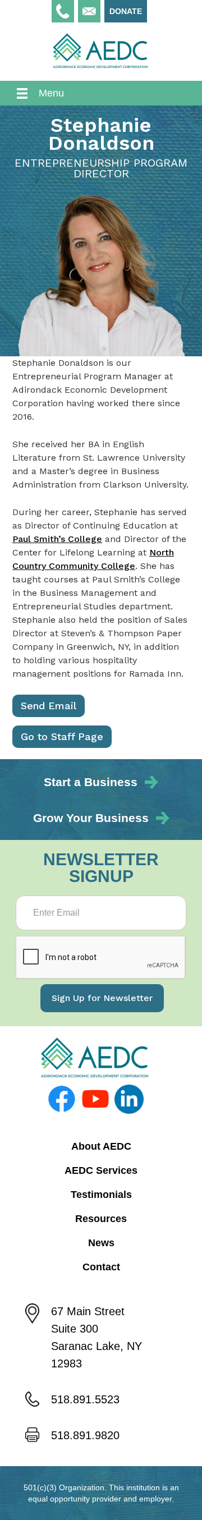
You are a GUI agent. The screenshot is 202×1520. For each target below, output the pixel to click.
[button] (101, 93)
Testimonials (101, 1194)
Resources (101, 1218)
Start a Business (90, 782)
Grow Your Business (91, 818)
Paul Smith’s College (57, 539)
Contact (101, 1267)
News (101, 1242)
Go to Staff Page (62, 736)
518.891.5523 (85, 1399)
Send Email (48, 705)
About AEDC (101, 1146)
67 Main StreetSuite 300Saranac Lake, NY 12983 (96, 1337)
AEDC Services (101, 1170)
